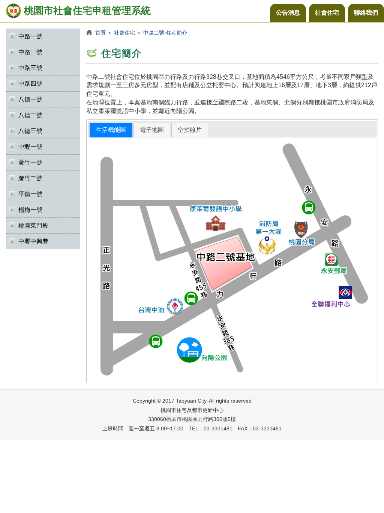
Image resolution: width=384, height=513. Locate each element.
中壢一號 (30, 146)
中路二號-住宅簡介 (165, 33)
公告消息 (288, 12)
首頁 (100, 33)
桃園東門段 (33, 225)
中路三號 (30, 68)
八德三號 (30, 131)
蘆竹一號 (30, 162)
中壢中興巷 (33, 241)
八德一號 (30, 99)
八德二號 (30, 115)
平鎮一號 (30, 194)
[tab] (111, 130)
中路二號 (30, 52)
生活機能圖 (111, 130)
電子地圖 (152, 130)
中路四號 (30, 83)
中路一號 (30, 36)
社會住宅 (327, 12)
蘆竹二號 (30, 178)
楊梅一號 (30, 210)
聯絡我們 (366, 12)
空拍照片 (190, 130)
